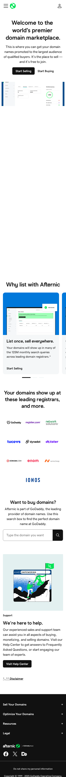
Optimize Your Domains (18, 713)
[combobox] (27, 535)
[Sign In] (59, 5)
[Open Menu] (4, 5)
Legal (6, 733)
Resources (9, 723)
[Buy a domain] (58, 535)
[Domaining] (24, 755)
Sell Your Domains (14, 704)
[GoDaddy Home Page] (18, 746)
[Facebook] (6, 755)
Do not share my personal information (33, 769)
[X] (15, 755)
